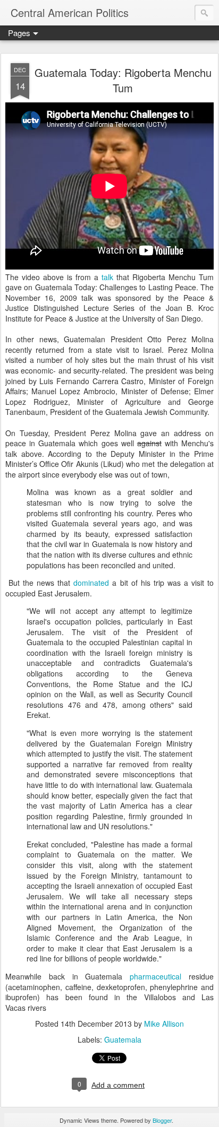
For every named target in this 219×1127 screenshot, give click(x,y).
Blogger (162, 1120)
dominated (91, 582)
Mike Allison (164, 1023)
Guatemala (122, 1039)
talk (107, 277)
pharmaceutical (155, 976)
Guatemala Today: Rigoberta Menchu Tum (123, 80)
